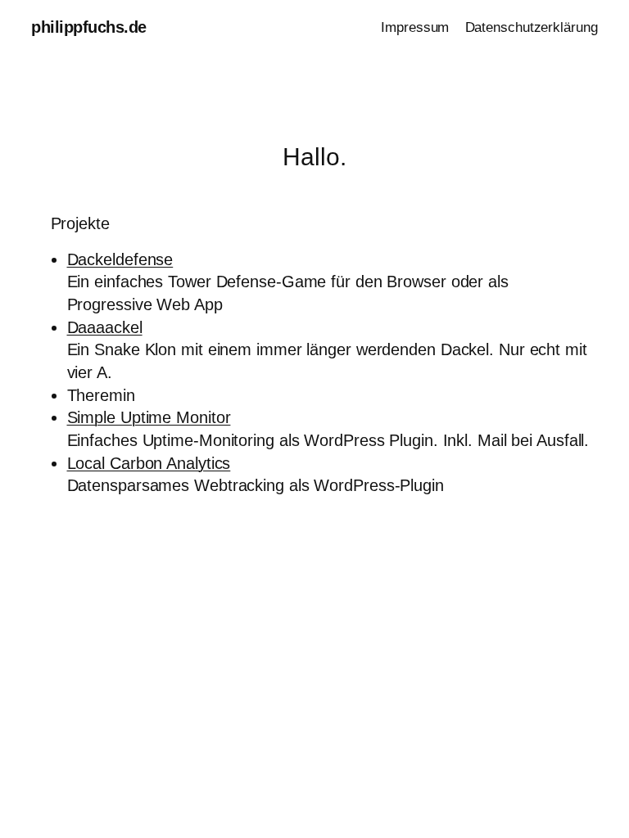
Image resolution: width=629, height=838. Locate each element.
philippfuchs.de (89, 27)
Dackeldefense (120, 259)
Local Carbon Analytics (149, 463)
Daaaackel (105, 327)
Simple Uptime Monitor (149, 417)
